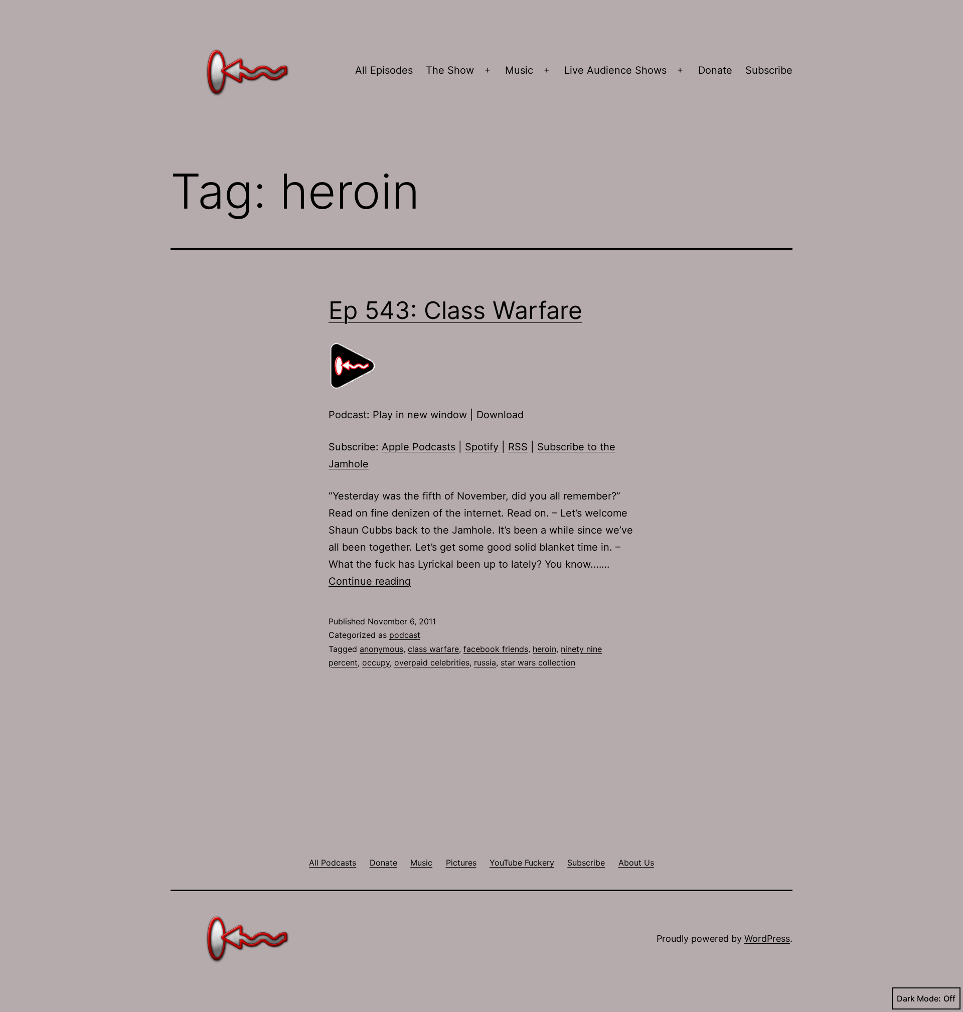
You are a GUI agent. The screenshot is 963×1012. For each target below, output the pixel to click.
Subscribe (768, 70)
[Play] (354, 366)
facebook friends (495, 649)
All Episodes (384, 70)
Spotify (482, 447)
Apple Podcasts (418, 447)
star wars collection (538, 662)
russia (485, 662)
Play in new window (420, 415)
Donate (715, 70)
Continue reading (370, 581)
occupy (376, 662)
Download (500, 415)
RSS (518, 447)
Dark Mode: (919, 998)
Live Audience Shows (615, 70)
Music (519, 70)
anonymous (381, 649)
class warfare (433, 649)
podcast (404, 635)
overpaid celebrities (431, 662)
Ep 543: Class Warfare (455, 310)
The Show (450, 70)
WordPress (767, 938)
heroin (544, 649)
